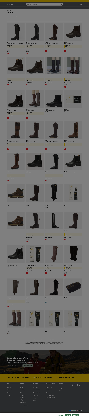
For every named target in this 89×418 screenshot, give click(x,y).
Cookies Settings (60, 415)
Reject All (68, 415)
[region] (44, 415)
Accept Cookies (75, 415)
